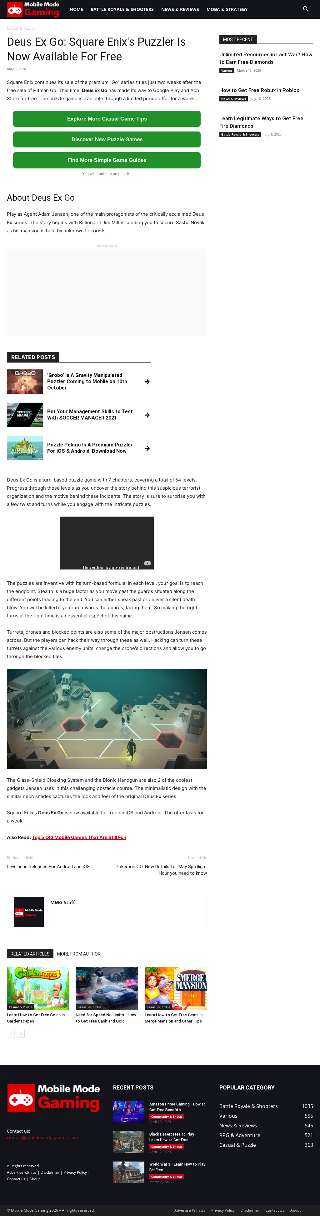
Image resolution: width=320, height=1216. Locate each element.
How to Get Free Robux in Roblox (259, 90)
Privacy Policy (75, 1172)
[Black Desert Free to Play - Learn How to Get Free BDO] (128, 1142)
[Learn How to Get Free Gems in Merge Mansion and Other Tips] (176, 988)
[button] (305, 10)
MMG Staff (62, 902)
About (34, 1179)
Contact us (16, 1179)
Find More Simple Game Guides (107, 160)
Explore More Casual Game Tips (107, 119)
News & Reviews (180, 9)
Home (76, 9)
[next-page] (21, 1034)
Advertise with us (22, 1172)
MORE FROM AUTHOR (79, 953)
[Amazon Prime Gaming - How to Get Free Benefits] (128, 1112)
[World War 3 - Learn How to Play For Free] (128, 1172)
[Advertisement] (107, 292)
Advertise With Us (189, 1210)
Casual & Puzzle (20, 1007)
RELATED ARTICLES (30, 953)
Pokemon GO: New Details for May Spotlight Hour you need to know (161, 870)
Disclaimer (50, 1172)
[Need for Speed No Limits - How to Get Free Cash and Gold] (107, 988)
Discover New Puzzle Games (107, 139)
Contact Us (274, 1210)
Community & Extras (166, 1116)
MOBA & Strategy (227, 9)
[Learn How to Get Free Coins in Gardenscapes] (38, 988)
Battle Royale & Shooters (122, 9)
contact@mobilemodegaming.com (42, 1138)
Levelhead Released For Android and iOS (48, 866)
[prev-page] (11, 1034)
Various (226, 70)
